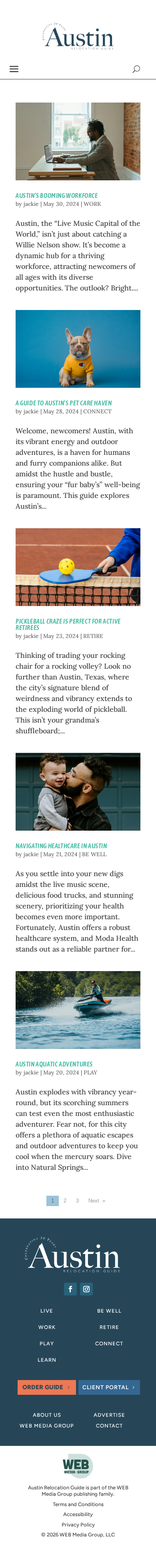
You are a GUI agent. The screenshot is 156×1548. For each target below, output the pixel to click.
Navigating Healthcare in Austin (61, 845)
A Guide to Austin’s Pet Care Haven (64, 403)
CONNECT (97, 411)
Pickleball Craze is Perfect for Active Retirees (68, 624)
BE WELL (94, 854)
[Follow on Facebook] (70, 1289)
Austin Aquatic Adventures (54, 1064)
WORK (92, 203)
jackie (31, 203)
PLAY (90, 1072)
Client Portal (105, 1387)
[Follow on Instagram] (86, 1289)
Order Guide (42, 1387)
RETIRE (93, 636)
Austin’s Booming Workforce (57, 195)
